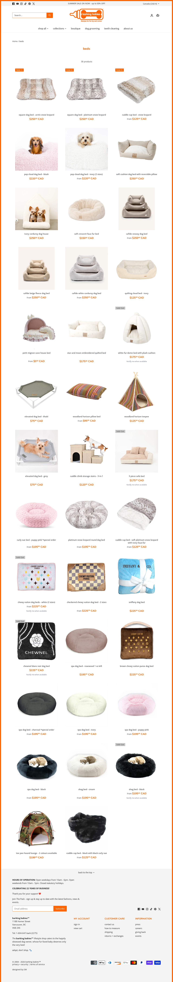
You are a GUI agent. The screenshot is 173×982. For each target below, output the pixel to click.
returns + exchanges (114, 936)
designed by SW (19, 969)
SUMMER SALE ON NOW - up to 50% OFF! (86, 3)
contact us (109, 924)
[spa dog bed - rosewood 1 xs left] (86, 641)
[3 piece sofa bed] (136, 451)
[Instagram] (21, 3)
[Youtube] (17, 3)
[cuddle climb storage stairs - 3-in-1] (86, 451)
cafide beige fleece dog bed (36, 293)
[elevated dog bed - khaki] (36, 391)
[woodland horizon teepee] (136, 391)
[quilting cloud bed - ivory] (136, 268)
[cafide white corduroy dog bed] (86, 268)
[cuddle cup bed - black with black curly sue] (86, 828)
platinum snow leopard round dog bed (86, 539)
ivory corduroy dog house (36, 233)
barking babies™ (33, 962)
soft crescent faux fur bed (86, 233)
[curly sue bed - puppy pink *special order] (36, 515)
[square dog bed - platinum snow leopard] (86, 90)
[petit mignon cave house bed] (36, 328)
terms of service (37, 964)
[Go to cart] (157, 15)
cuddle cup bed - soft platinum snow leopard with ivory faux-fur (136, 541)
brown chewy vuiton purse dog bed (136, 666)
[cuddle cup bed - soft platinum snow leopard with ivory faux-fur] (136, 515)
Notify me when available (137, 361)
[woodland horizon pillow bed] (86, 391)
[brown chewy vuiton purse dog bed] (136, 641)
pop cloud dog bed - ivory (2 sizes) (86, 174)
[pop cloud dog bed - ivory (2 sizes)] (86, 149)
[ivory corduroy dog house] (36, 209)
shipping (109, 932)
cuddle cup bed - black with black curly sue (86, 853)
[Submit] (49, 15)
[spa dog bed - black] (36, 764)
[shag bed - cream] (86, 764)
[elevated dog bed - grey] (36, 451)
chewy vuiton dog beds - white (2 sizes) (36, 602)
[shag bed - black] (136, 764)
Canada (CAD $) (150, 4)
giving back (140, 932)
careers (138, 928)
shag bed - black (136, 789)
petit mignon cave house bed (36, 352)
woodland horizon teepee (136, 416)
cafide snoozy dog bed (136, 233)
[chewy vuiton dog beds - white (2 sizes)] (36, 577)
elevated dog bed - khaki (36, 416)
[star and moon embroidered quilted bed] (86, 328)
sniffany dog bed (137, 602)
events (138, 936)
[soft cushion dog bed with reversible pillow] (136, 149)
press (137, 924)
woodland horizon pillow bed (86, 416)
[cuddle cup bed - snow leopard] (136, 90)
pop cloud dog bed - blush (36, 174)
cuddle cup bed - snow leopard (136, 114)
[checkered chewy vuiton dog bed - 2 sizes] (86, 577)
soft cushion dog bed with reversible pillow (136, 174)
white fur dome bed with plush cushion (136, 352)
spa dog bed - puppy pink (137, 729)
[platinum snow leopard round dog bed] (86, 515)
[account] (152, 15)
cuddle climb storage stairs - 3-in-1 (86, 476)
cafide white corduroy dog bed (86, 293)
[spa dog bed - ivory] (86, 704)
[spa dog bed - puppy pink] (136, 704)
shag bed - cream (86, 789)
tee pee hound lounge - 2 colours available (36, 853)
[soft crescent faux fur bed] (86, 209)
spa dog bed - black (36, 789)
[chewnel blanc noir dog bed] (36, 641)
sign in (77, 924)
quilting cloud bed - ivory (136, 293)
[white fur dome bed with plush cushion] (136, 328)
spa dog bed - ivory (87, 729)
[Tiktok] (25, 3)
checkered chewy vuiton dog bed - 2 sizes (86, 602)
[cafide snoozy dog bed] (136, 209)
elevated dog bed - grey (36, 476)
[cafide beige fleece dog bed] (36, 268)
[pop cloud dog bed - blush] (36, 149)
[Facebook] (13, 3)
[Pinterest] (29, 3)
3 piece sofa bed (136, 476)
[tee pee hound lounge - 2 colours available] (36, 828)
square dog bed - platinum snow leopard (86, 114)
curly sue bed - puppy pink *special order (36, 539)
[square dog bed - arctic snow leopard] (36, 90)
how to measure (112, 928)
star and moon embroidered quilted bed (86, 352)
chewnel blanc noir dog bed (36, 666)
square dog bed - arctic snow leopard (36, 114)
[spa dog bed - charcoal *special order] (36, 704)
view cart (78, 928)
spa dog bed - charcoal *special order (36, 729)
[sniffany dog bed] (136, 577)
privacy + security (20, 964)
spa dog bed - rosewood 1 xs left (86, 666)
